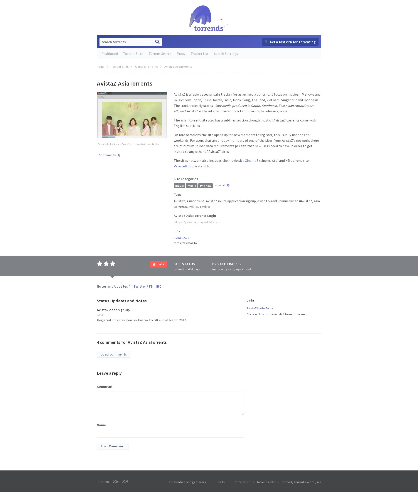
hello (221, 482)
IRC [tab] (158, 286)
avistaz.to (181, 237)
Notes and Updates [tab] (113, 286)
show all (220, 185)
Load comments (114, 354)
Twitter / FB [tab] (143, 286)
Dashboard (109, 53)
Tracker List (200, 53)
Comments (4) (109, 155)
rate (161, 264)
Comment (105, 386)
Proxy (181, 53)
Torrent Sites (133, 53)
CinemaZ (251, 160)
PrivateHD (181, 166)
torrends (103, 482)
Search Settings (226, 53)
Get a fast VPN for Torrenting (292, 42)
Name (101, 425)
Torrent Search (160, 53)
